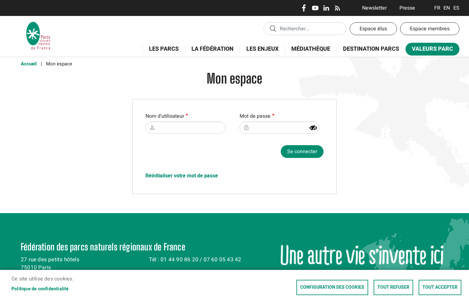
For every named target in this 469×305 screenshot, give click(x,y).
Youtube (315, 8)
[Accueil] (38, 24)
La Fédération (209, 52)
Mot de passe (255, 116)
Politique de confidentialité (40, 289)
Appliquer (273, 28)
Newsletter (374, 8)
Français (437, 8)
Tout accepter (440, 287)
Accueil (29, 63)
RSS (337, 8)
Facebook (303, 8)
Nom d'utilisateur (164, 116)
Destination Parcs (371, 49)
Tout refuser (393, 287)
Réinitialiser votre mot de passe (181, 176)
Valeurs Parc (429, 50)
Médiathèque (310, 49)
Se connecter (302, 151)
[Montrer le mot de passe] (313, 127)
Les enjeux (259, 52)
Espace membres (430, 29)
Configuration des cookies (332, 287)
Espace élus (373, 29)
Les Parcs (161, 52)
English (446, 8)
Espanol (456, 8)
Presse (407, 8)
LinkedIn (326, 8)
